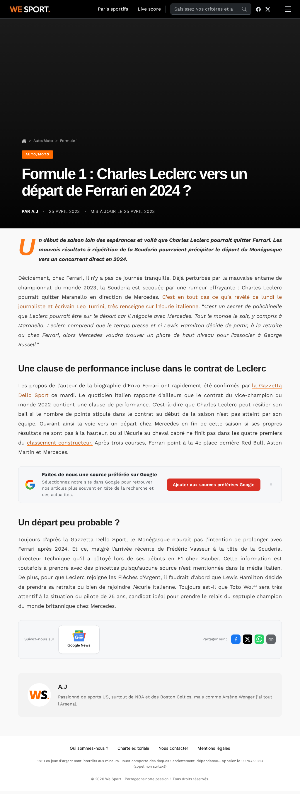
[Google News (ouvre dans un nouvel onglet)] (79, 639)
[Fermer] (271, 484)
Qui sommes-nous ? (89, 748)
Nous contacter (173, 748)
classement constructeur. (60, 443)
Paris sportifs (113, 9)
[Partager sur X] (247, 639)
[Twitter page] (267, 9)
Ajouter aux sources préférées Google (214, 484)
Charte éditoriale (133, 748)
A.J (62, 686)
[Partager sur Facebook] (236, 639)
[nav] (24, 140)
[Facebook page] (258, 9)
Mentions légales (213, 748)
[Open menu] (287, 9)
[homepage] (30, 8)
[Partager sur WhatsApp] (259, 639)
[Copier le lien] (271, 639)
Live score (149, 9)
